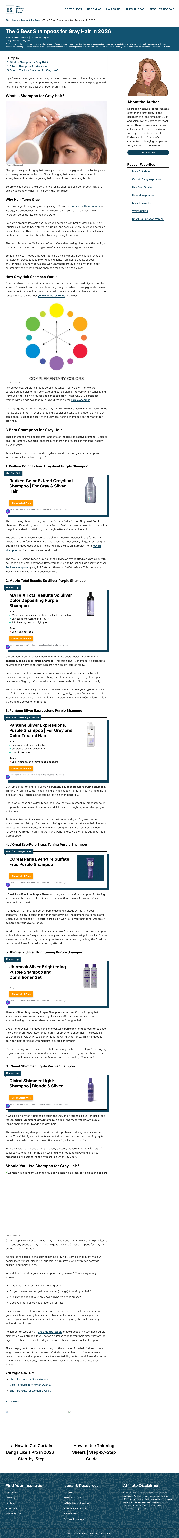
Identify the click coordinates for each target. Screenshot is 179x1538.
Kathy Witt (46, 37)
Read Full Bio (148, 152)
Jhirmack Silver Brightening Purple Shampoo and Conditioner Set (37, 972)
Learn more (165, 47)
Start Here (12, 20)
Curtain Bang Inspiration (147, 179)
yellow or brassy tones (51, 295)
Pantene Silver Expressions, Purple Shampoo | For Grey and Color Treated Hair (40, 730)
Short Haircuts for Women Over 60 (30, 1390)
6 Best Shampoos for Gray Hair (28, 66)
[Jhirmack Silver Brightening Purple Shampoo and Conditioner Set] (90, 989)
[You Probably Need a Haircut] (25, 9)
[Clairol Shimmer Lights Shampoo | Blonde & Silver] (90, 1102)
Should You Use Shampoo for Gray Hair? (34, 70)
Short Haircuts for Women (148, 218)
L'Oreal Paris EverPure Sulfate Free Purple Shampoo (39, 862)
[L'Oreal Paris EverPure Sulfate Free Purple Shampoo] (90, 881)
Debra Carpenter (21, 37)
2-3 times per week (50, 1331)
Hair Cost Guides (142, 187)
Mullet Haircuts (141, 203)
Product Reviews (31, 20)
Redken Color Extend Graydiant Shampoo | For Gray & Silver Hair (41, 486)
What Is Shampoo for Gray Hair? (29, 62)
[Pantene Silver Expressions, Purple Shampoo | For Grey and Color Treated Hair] (90, 747)
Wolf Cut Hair (140, 211)
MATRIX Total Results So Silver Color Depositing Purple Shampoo (40, 600)
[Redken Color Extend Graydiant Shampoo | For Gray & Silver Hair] (90, 503)
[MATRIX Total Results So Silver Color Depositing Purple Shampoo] (90, 617)
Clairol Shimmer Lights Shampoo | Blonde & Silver (36, 1083)
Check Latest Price (21, 503)
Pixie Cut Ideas (141, 171)
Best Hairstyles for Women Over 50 (30, 1384)
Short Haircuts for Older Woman (29, 1379)
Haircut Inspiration (143, 195)
